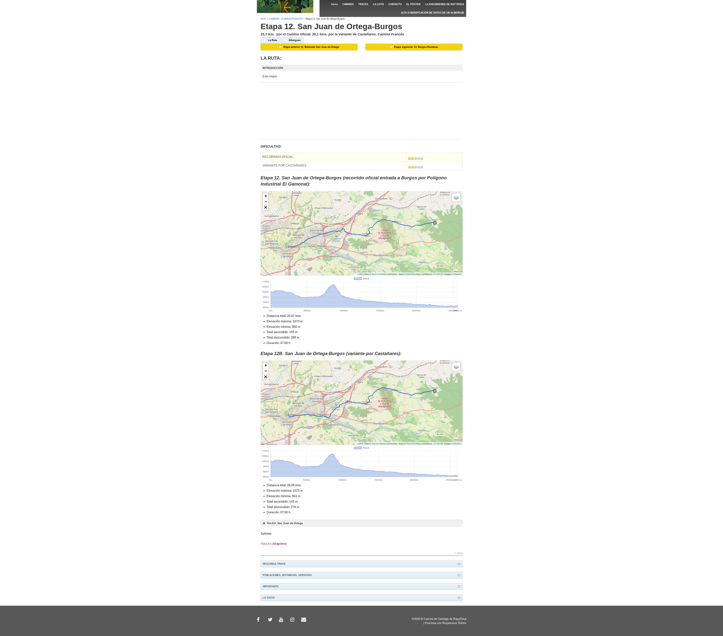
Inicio (334, 4)
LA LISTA (378, 4)
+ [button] (266, 196)
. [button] (285, 523)
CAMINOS (348, 4)
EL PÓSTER (413, 4)
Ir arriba (458, 553)
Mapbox (458, 273)
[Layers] (456, 197)
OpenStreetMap (378, 273)
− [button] (266, 201)
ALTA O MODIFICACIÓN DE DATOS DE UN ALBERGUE (432, 12)
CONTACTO (395, 4)
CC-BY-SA (438, 273)
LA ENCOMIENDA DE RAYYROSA (444, 4)
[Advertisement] (362, 113)
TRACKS (363, 4)
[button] (362, 68)
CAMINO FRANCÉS (292, 18)
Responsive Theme (454, 623)
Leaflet (360, 273)
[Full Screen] (265, 207)
